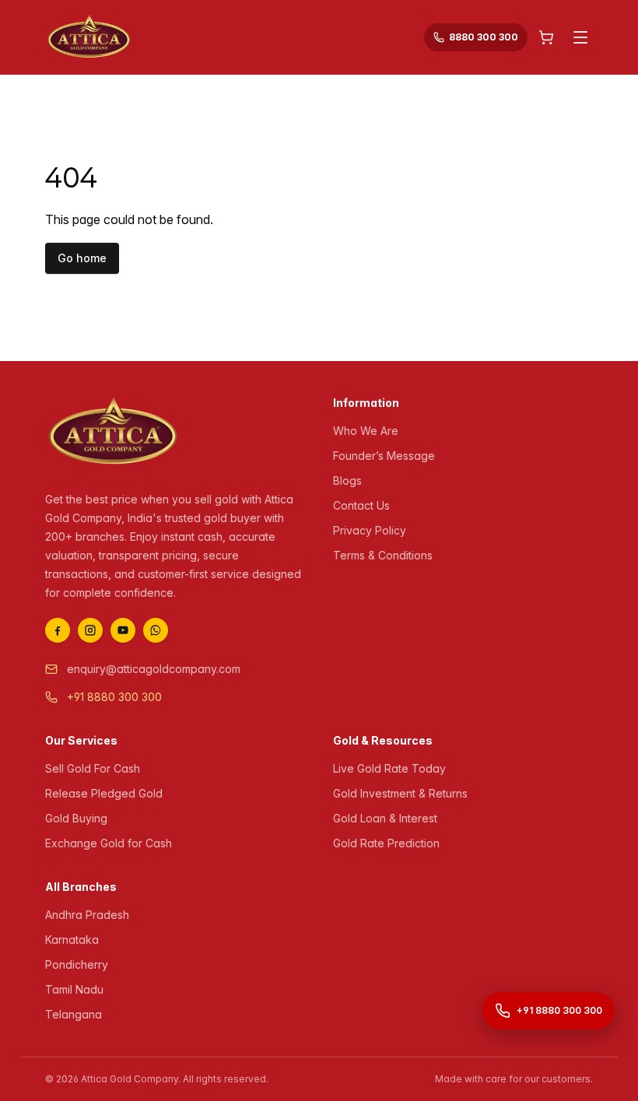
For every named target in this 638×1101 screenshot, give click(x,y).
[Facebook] (57, 630)
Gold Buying (76, 818)
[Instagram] (90, 630)
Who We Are (365, 430)
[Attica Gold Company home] (113, 432)
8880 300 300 (483, 37)
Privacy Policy (369, 530)
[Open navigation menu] (580, 37)
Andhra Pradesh (87, 914)
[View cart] (546, 37)
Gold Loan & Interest (385, 818)
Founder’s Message (384, 455)
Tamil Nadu (74, 989)
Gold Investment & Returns (400, 793)
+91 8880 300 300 (114, 696)
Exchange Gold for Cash (108, 843)
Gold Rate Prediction (386, 843)
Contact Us (361, 505)
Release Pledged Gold (104, 793)
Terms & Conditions (383, 555)
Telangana (73, 1014)
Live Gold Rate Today (389, 768)
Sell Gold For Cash (92, 768)
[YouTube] (122, 630)
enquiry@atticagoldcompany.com (153, 668)
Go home (82, 258)
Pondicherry (76, 964)
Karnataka (72, 939)
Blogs (347, 480)
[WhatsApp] (155, 630)
